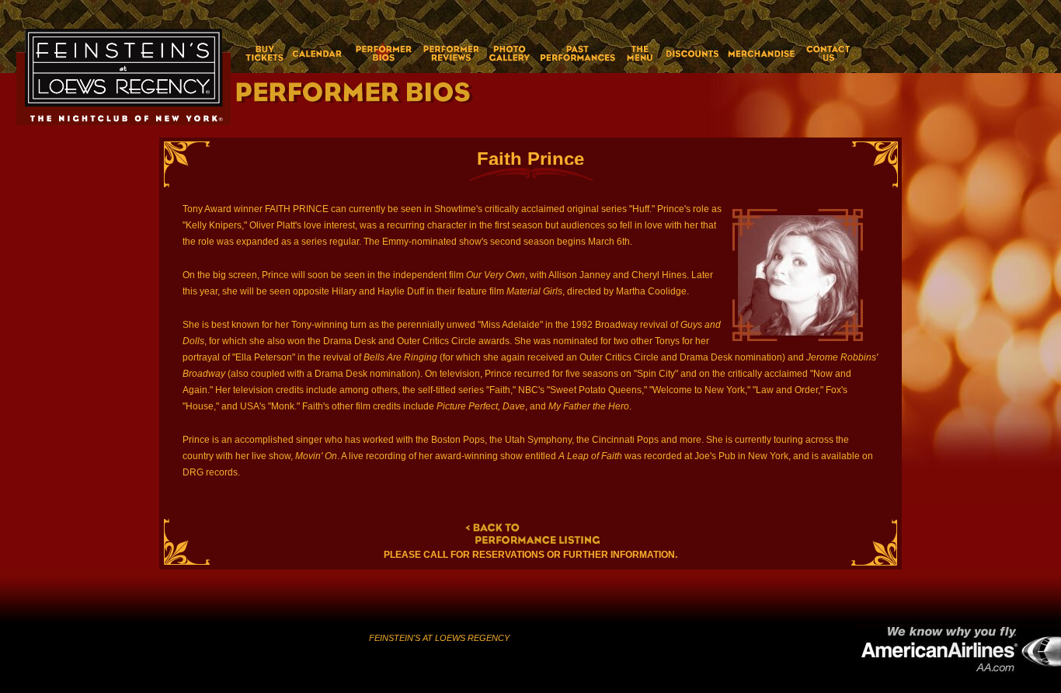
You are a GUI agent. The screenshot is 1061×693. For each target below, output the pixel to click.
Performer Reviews (450, 53)
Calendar (318, 53)
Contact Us (826, 53)
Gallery (509, 53)
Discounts (690, 53)
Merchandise (761, 53)
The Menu (640, 53)
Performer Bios (383, 53)
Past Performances (577, 53)
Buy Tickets (260, 53)
